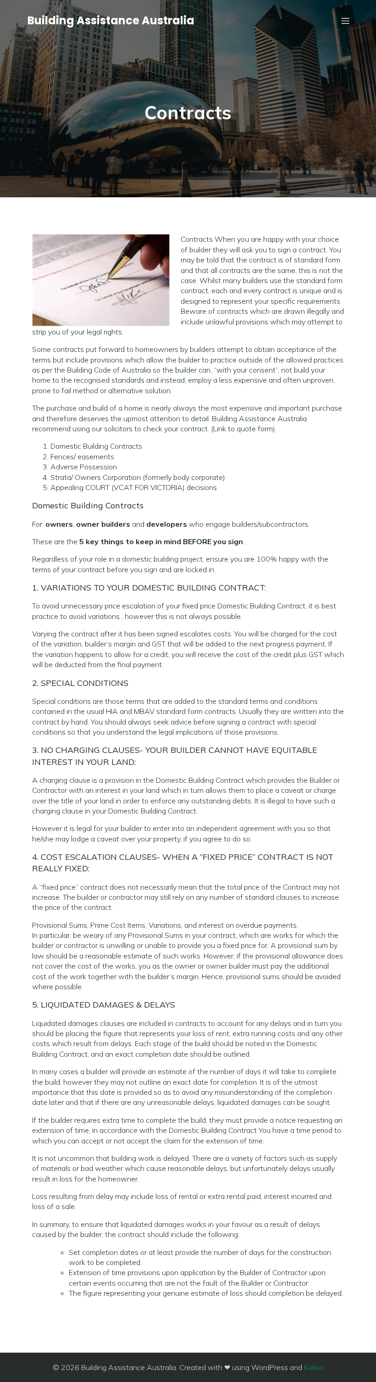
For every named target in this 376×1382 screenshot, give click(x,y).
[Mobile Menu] (345, 20)
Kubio (314, 1367)
